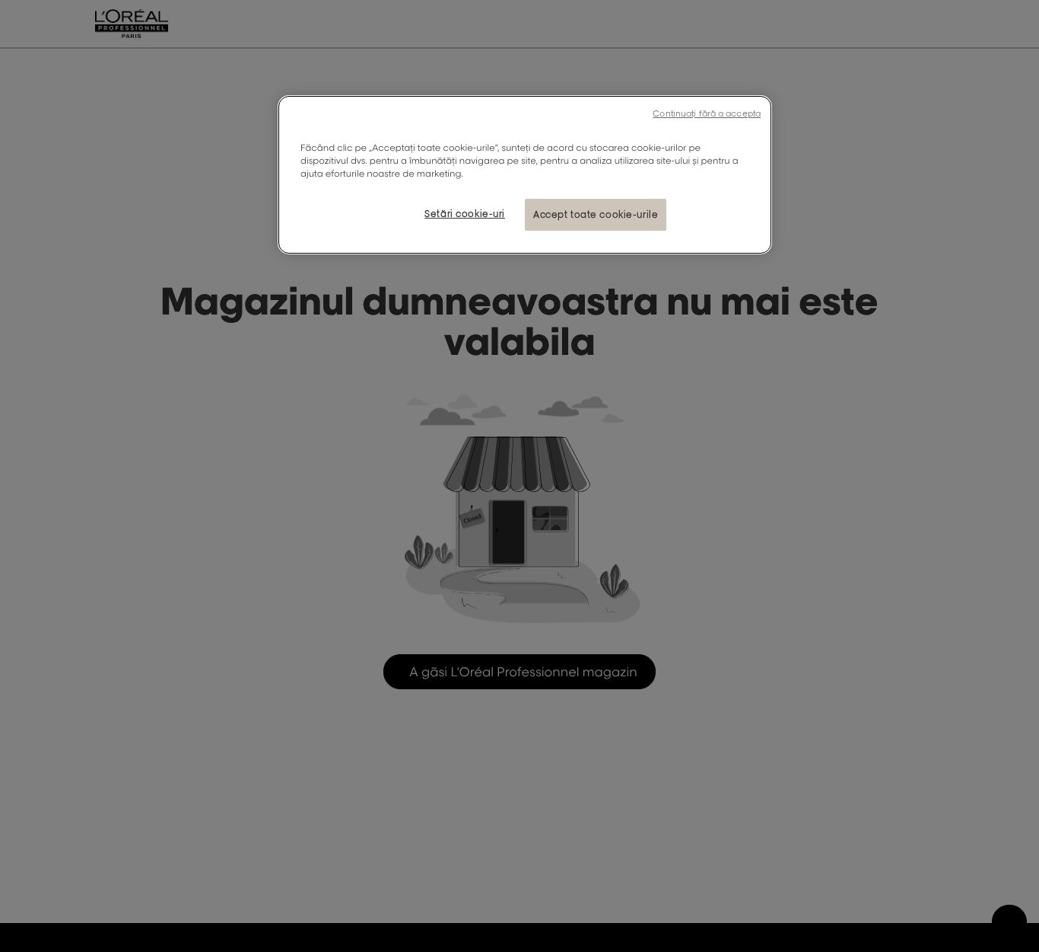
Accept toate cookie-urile (595, 214)
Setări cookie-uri (464, 213)
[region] (525, 174)
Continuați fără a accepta (707, 113)
